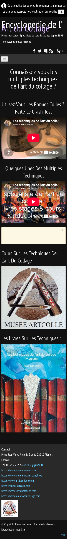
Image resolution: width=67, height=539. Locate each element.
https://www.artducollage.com (17, 481)
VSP (63, 535)
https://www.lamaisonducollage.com (20, 496)
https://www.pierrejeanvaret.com (18, 470)
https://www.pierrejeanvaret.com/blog (21, 475)
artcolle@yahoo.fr (33, 465)
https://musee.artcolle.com (15, 486)
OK (61, 12)
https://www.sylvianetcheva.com (18, 491)
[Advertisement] (35, 236)
